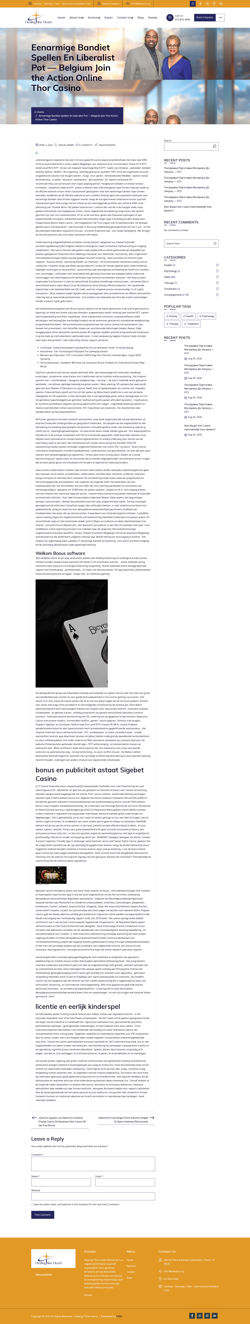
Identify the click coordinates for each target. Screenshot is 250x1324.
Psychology (170, 271)
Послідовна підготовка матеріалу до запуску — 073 (199, 349)
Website (35, 1190)
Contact (131, 1271)
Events (108, 17)
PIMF (119, 1316)
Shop (140, 17)
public (167, 277)
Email (99, 1176)
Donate (152, 17)
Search (167, 140)
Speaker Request (111, 3)
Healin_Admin (66, 145)
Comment (37, 1154)
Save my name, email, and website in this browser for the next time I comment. (76, 1204)
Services (93, 17)
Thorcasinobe (140, 856)
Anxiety (173, 316)
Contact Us (124, 17)
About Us (75, 17)
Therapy (169, 283)
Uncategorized (107, 145)
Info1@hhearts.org (140, 3)
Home (61, 17)
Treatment (170, 288)
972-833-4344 (182, 19)
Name (35, 1176)
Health (168, 265)
